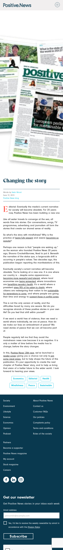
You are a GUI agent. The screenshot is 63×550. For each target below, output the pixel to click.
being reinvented (27, 281)
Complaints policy (41, 422)
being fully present (24, 238)
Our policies (38, 417)
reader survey (9, 356)
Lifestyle (7, 411)
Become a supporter (13, 448)
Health (45, 378)
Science (6, 417)
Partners (7, 442)
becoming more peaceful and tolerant (21, 278)
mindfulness (17, 385)
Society (6, 400)
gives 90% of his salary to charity (29, 287)
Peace (31, 385)
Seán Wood (16, 192)
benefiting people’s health (20, 284)
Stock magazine (10, 464)
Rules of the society (42, 433)
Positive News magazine (15, 453)
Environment (9, 406)
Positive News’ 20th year (22, 352)
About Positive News (43, 400)
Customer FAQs (40, 411)
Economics (18, 378)
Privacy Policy (34, 527)
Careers (7, 470)
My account (8, 459)
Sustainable (46, 385)
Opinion (7, 428)
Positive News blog (11, 198)
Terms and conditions (43, 428)
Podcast (7, 433)
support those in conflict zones (44, 296)
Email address (10, 510)
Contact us (38, 406)
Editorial (33, 378)
